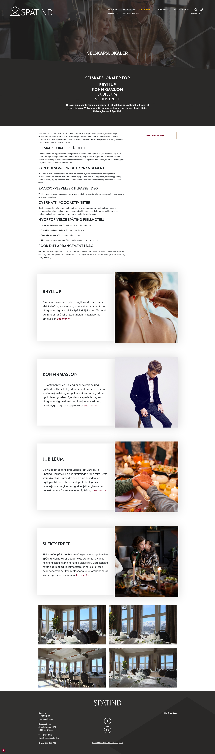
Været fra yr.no (197, 14)
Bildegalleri (181, 9)
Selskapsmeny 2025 (154, 135)
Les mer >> (90, 405)
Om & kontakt (162, 9)
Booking (113, 9)
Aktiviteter (129, 9)
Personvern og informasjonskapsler (107, 742)
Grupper (144, 9)
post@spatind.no (130, 13)
